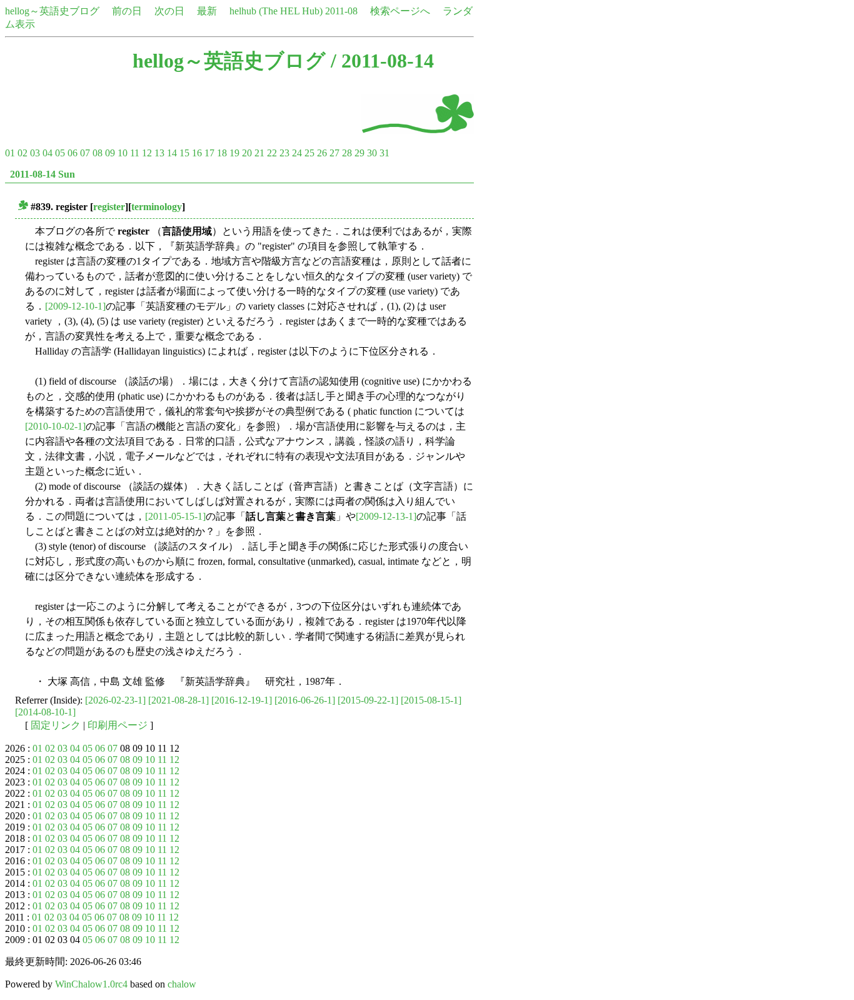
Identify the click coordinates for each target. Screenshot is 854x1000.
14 (172, 153)
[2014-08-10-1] (45, 712)
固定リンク (56, 725)
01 (10, 153)
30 (372, 153)
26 (322, 153)
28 (347, 153)
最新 (207, 11)
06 (73, 153)
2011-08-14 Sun (42, 174)
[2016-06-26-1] (304, 700)
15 (184, 153)
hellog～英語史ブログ (52, 11)
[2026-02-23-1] (115, 700)
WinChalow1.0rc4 (91, 984)
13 (159, 153)
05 (60, 153)
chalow (182, 984)
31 (384, 153)
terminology (156, 206)
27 (334, 153)
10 (123, 153)
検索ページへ (400, 11)
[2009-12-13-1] (386, 516)
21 (259, 153)
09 (110, 153)
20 (247, 153)
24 (297, 153)
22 (272, 153)
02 (23, 153)
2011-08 (341, 11)
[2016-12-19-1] (241, 700)
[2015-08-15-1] (431, 700)
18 (222, 153)
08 (98, 153)
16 (197, 153)
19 (234, 153)
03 (35, 153)
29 (359, 153)
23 (284, 153)
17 (209, 153)
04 (48, 153)
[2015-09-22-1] (368, 700)
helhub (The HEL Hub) (276, 11)
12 (147, 153)
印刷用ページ (118, 725)
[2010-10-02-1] (55, 426)
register (109, 206)
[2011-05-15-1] (175, 516)
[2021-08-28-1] (178, 700)
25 (309, 153)
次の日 (169, 11)
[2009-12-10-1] (75, 306)
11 (134, 153)
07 (85, 153)
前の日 (127, 11)
